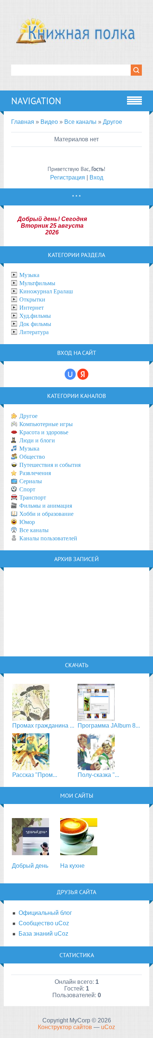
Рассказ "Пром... (34, 775)
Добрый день (30, 866)
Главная (22, 122)
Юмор (27, 522)
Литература (34, 332)
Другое (112, 122)
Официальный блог (45, 913)
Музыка (29, 275)
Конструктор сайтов (65, 1027)
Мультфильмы (37, 283)
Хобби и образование (46, 514)
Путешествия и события (50, 465)
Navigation (36, 101)
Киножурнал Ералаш (46, 291)
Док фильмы (35, 324)
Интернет (31, 307)
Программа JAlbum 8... (109, 725)
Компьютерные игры (46, 424)
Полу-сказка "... (98, 775)
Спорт (27, 489)
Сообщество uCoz (44, 923)
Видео (49, 122)
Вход (96, 177)
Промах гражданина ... (43, 725)
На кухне (72, 866)
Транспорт (32, 497)
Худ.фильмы (35, 316)
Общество (32, 457)
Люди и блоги (37, 440)
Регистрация (67, 177)
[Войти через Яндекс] (82, 374)
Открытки (32, 299)
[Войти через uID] (70, 374)
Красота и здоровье (43, 432)
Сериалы (30, 481)
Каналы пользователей (48, 538)
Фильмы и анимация (45, 505)
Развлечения (35, 473)
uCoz (108, 1027)
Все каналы (80, 122)
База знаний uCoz (43, 933)
